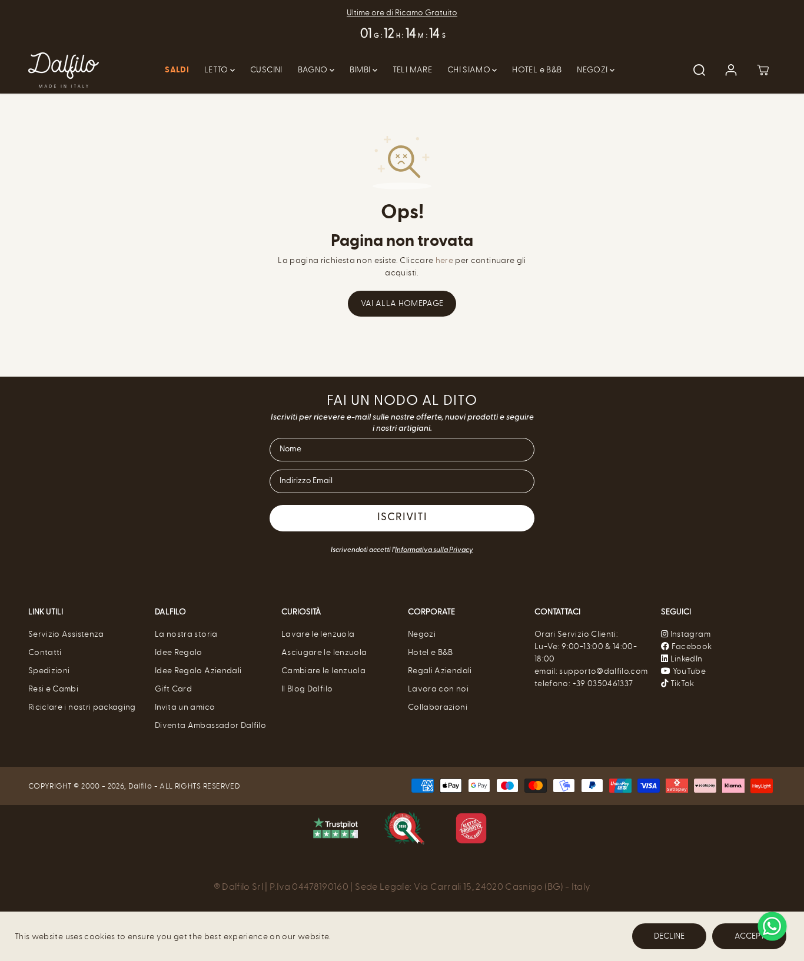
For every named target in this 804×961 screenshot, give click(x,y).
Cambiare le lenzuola (323, 671)
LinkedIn (685, 659)
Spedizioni (49, 671)
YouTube (688, 671)
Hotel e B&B (430, 652)
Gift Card (173, 689)
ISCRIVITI (402, 518)
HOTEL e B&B (537, 70)
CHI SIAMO (470, 70)
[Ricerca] (699, 70)
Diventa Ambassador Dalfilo (210, 725)
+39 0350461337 (603, 684)
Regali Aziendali (440, 671)
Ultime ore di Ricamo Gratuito (402, 13)
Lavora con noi (438, 689)
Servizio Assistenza (66, 634)
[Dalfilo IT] (63, 70)
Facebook (690, 646)
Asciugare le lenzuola (324, 652)
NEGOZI (593, 70)
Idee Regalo (178, 652)
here (444, 260)
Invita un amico (185, 707)
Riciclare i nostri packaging (82, 707)
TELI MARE (412, 70)
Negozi (422, 634)
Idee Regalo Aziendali (198, 671)
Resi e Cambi (53, 689)
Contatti (45, 652)
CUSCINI (266, 70)
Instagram (690, 634)
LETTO (217, 70)
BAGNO (314, 70)
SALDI (177, 70)
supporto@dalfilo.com (603, 671)
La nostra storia (186, 634)
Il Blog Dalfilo (307, 689)
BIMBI (361, 70)
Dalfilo (140, 786)
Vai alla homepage (402, 303)
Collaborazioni (437, 707)
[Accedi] (731, 70)
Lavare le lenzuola (317, 634)
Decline (669, 936)
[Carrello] (763, 70)
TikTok (681, 684)
